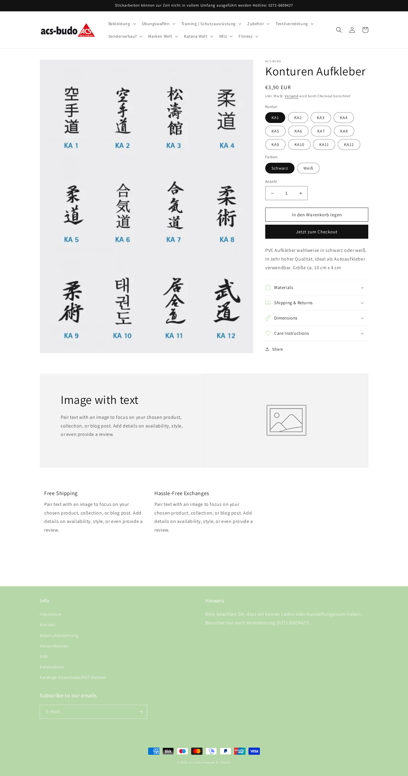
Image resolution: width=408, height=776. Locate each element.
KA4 (344, 117)
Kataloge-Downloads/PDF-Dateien (73, 677)
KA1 (275, 117)
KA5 (275, 131)
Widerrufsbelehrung (59, 635)
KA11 (324, 144)
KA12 (349, 144)
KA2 (298, 117)
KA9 (275, 144)
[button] (121, 23)
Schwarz (280, 168)
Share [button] (277, 349)
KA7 (321, 131)
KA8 (344, 131)
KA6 (298, 131)
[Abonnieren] (140, 712)
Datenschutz (52, 667)
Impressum (51, 614)
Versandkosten (54, 646)
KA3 (321, 117)
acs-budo (195, 762)
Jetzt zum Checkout (317, 232)
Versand (291, 96)
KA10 (299, 144)
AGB (44, 656)
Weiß (308, 168)
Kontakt (47, 624)
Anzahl (271, 181)
